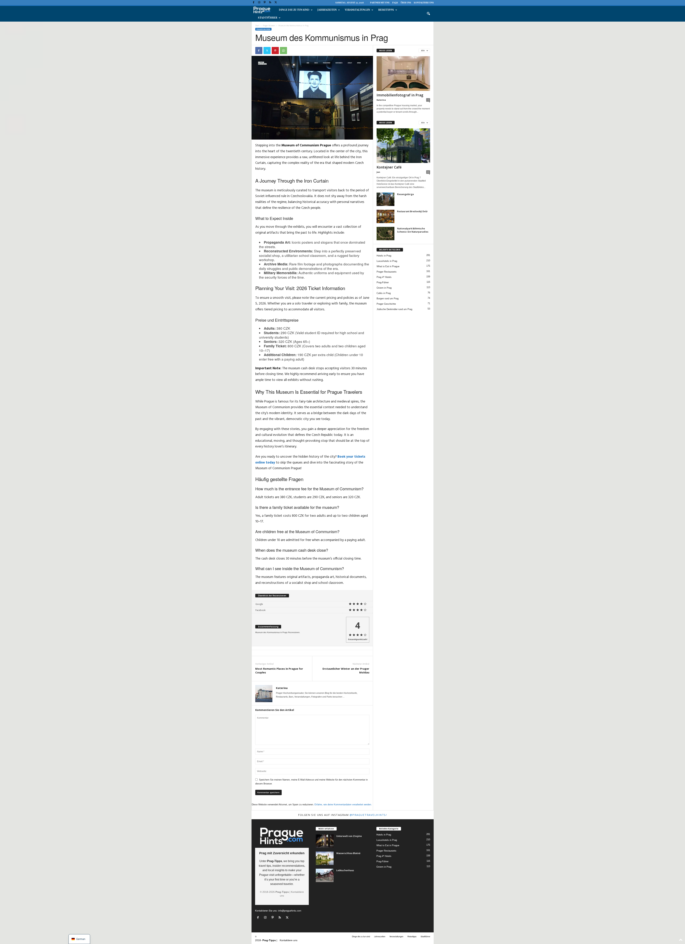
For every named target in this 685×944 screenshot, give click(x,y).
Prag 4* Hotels (384, 277)
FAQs (395, 2)
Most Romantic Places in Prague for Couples (279, 670)
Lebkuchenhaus (345, 870)
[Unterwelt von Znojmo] (325, 841)
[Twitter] (276, 2)
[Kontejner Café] (403, 145)
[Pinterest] (265, 2)
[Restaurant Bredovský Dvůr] (385, 216)
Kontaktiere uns (424, 2)
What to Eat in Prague (388, 266)
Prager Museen (269, 25)
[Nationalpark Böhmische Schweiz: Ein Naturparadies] (385, 233)
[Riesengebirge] (385, 199)
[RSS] (270, 2)
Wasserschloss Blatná (348, 853)
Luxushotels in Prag (387, 261)
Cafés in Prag (384, 293)
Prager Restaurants (387, 271)
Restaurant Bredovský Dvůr (412, 211)
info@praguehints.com (289, 910)
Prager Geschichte (386, 304)
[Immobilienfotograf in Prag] (403, 73)
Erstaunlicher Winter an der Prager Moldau (346, 670)
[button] (428, 14)
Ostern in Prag (384, 287)
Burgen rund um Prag (388, 298)
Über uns (406, 2)
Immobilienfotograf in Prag (400, 95)
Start (257, 25)
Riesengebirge (405, 194)
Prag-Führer (383, 282)
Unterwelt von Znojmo (349, 836)
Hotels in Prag (384, 255)
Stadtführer (267, 17)
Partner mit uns (379, 2)
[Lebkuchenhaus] (325, 875)
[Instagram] (259, 2)
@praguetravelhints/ (368, 815)
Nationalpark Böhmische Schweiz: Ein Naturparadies (412, 230)
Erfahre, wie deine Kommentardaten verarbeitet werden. (343, 804)
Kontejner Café (389, 167)
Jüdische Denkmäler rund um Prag (394, 309)
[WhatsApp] (283, 50)
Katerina (282, 688)
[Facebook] (254, 2)
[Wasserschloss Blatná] (325, 858)
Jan (378, 172)
